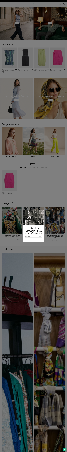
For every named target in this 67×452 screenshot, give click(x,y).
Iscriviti (40, 236)
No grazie (33, 239)
